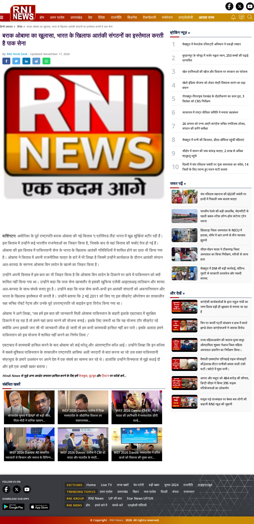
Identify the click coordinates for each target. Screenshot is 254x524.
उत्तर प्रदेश (56, 17)
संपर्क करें (117, 505)
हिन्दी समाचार (6, 26)
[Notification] (233, 18)
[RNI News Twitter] (240, 9)
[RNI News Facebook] (229, 9)
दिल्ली (164, 491)
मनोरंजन (166, 17)
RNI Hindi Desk (17, 54)
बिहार (136, 491)
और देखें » (177, 293)
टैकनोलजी (148, 17)
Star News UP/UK (140, 498)
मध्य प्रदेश (150, 491)
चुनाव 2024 (171, 484)
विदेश (101, 17)
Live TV (106, 484)
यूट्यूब (92, 375)
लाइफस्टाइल (205, 484)
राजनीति (115, 17)
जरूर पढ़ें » (178, 183)
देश (90, 17)
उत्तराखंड (75, 17)
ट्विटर (105, 375)
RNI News (96, 498)
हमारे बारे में (101, 505)
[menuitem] (42, 17)
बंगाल (175, 491)
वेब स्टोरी (139, 484)
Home (91, 484)
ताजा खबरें (123, 484)
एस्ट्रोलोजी (185, 17)
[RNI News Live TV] (241, 18)
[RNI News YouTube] (250, 9)
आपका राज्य (206, 17)
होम (41, 17)
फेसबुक (83, 375)
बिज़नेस (131, 17)
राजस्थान (189, 491)
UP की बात (115, 498)
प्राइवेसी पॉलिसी (137, 505)
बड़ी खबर (154, 484)
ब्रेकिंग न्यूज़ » (180, 33)
